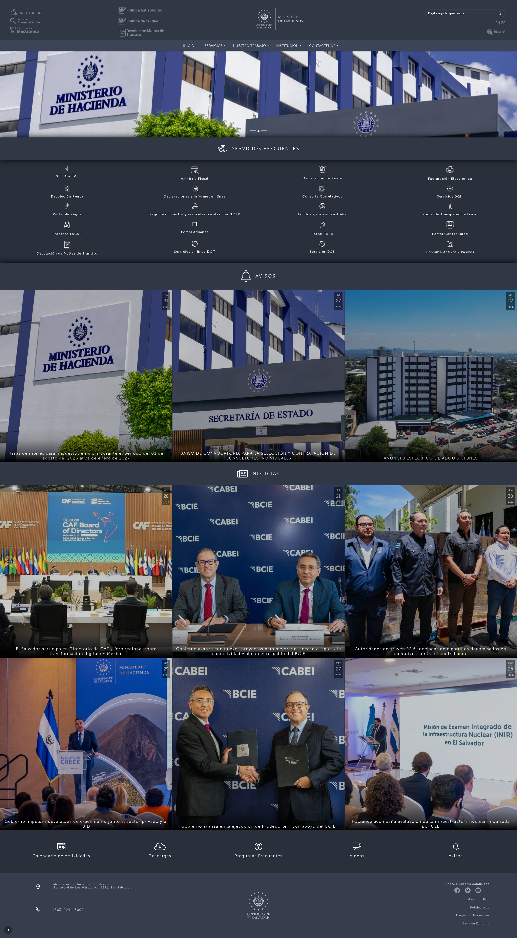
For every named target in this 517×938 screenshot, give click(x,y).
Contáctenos (322, 46)
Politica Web (480, 907)
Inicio (188, 46)
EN (497, 23)
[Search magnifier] (499, 13)
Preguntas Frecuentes (473, 915)
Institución (287, 46)
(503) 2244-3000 (68, 910)
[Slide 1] (253, 130)
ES (503, 23)
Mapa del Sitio (479, 899)
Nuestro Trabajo (249, 46)
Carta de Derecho (476, 923)
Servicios (214, 46)
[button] (39, 93)
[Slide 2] (260, 130)
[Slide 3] (266, 131)
